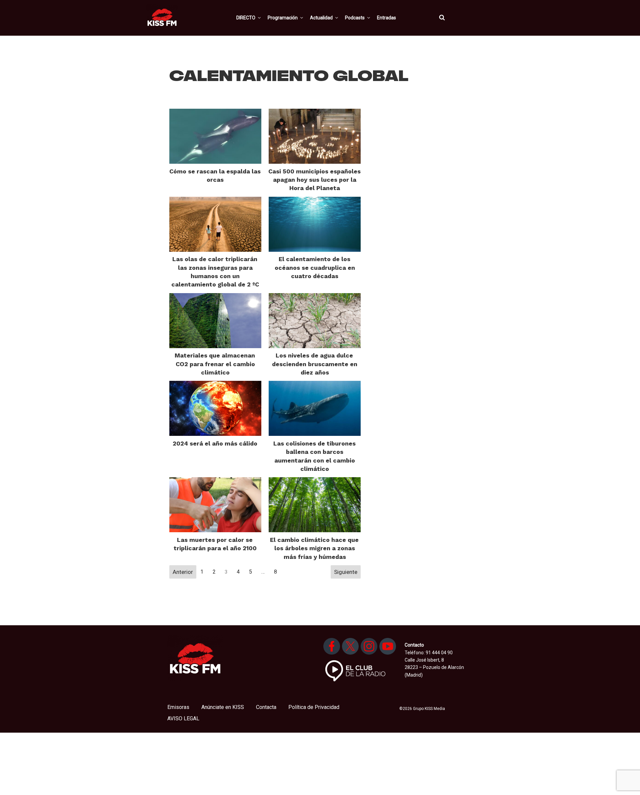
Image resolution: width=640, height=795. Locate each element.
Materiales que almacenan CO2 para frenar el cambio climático (215, 363)
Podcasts (355, 17)
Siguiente (345, 572)
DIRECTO (245, 17)
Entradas (386, 17)
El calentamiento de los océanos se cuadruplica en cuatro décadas (315, 267)
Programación (283, 17)
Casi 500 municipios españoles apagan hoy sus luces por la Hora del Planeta (314, 179)
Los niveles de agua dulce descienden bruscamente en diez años (314, 363)
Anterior (183, 572)
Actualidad (321, 17)
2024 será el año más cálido (215, 443)
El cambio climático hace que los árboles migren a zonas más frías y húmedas (314, 548)
